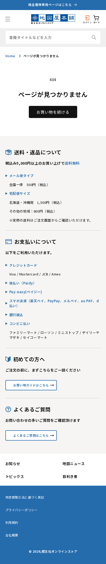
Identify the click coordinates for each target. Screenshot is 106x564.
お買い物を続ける (53, 112)
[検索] (94, 37)
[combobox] (53, 37)
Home (10, 56)
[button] (7, 19)
